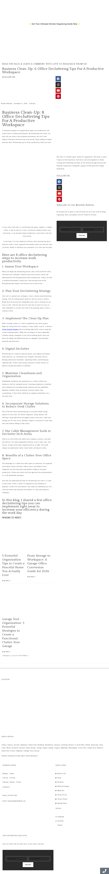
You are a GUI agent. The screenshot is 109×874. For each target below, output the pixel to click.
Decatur (71, 745)
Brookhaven (49, 745)
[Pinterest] (58, 96)
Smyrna (10, 745)
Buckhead (41, 745)
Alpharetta (23, 745)
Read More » (6, 580)
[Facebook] (58, 78)
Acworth (16, 745)
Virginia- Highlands (61, 748)
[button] (104, 54)
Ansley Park (32, 745)
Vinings (39, 748)
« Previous (5, 655)
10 (23, 655)
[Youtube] (58, 90)
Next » (26, 655)
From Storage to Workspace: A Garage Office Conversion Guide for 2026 (38, 563)
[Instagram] (58, 84)
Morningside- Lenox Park (77, 748)
